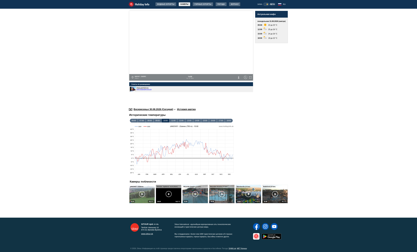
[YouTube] (274, 226)
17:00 (221, 120)
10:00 (165, 120)
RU (284, 4)
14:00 (197, 120)
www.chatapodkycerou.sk (144, 89)
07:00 (142, 120)
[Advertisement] (271, 73)
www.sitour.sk (147, 234)
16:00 (213, 120)
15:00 (205, 120)
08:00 (149, 120)
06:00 (134, 120)
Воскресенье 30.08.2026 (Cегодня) (153, 109)
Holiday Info (137, 2)
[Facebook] (256, 226)
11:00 (173, 120)
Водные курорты (165, 4)
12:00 (181, 120)
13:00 (189, 120)
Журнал (234, 4)
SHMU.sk (232, 248)
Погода (221, 4)
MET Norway (242, 248)
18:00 (229, 120)
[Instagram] (265, 226)
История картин (186, 109)
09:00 (157, 120)
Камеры (184, 4)
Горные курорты (202, 4)
